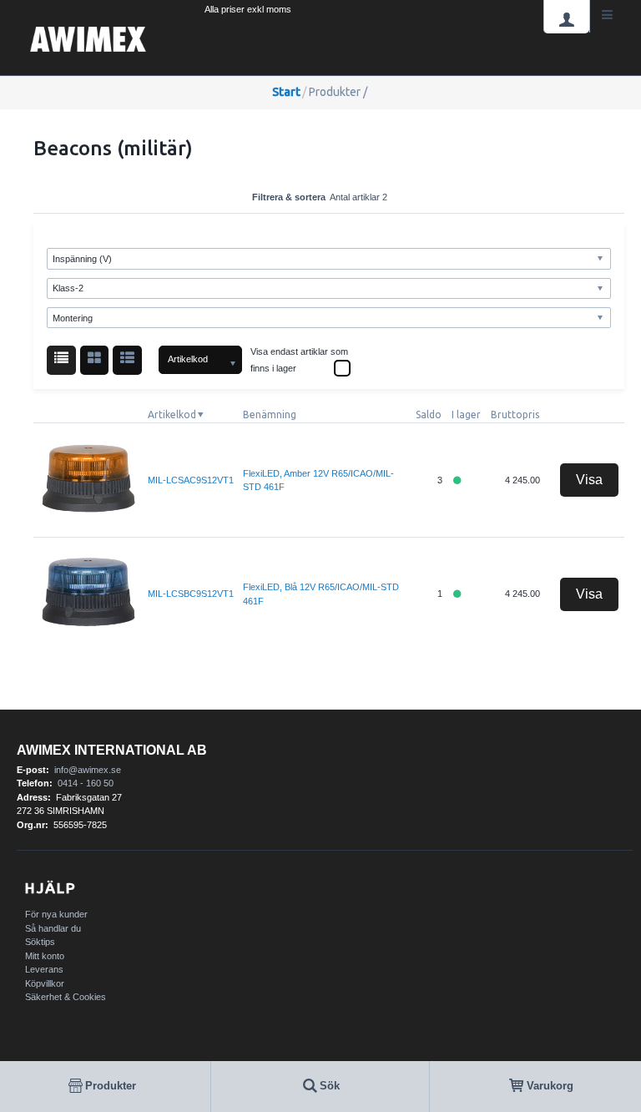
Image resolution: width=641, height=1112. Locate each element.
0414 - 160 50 (86, 783)
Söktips (40, 942)
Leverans (44, 969)
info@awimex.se (87, 770)
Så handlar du (53, 928)
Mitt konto (44, 956)
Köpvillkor (44, 983)
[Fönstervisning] (94, 360)
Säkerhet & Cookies (65, 997)
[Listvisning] (61, 360)
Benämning (269, 414)
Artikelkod (172, 414)
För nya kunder (56, 914)
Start (286, 92)
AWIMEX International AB (112, 750)
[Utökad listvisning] (127, 360)
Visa (589, 480)
